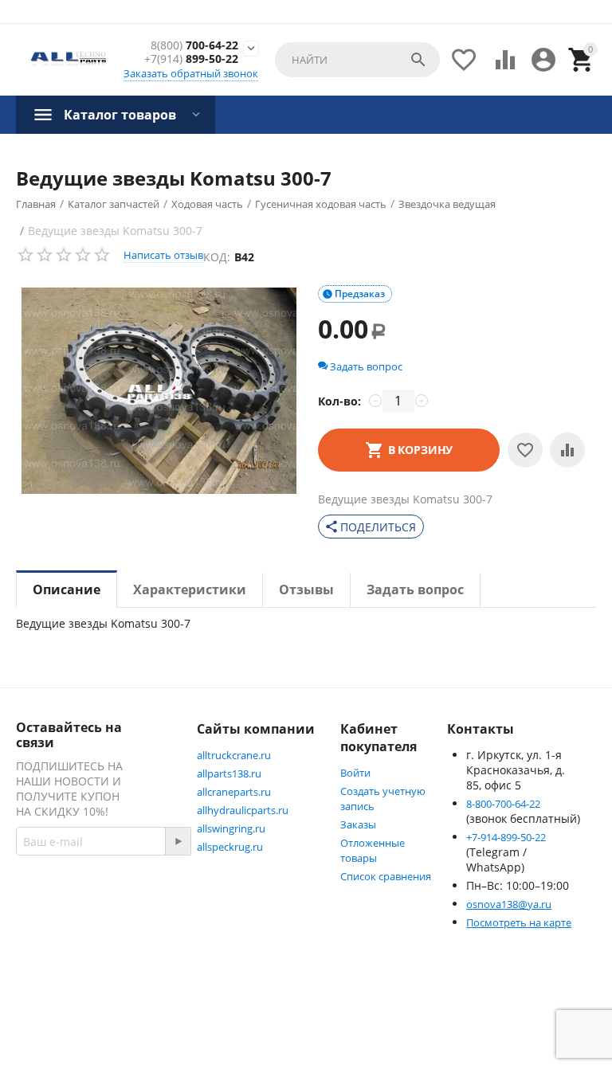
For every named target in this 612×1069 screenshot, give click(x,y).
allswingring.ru (231, 828)
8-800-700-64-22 (503, 804)
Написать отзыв (163, 255)
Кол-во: (339, 401)
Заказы (358, 824)
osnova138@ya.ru (508, 904)
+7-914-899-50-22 (506, 837)
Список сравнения (385, 876)
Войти (355, 773)
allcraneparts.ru (234, 792)
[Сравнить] (567, 450)
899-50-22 (191, 59)
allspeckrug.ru (230, 847)
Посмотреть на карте (518, 922)
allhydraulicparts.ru (242, 810)
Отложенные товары (372, 850)
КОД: (216, 256)
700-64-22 (194, 46)
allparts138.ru (229, 773)
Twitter (69, 993)
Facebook (75, 955)
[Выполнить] (177, 841)
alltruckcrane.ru (234, 755)
